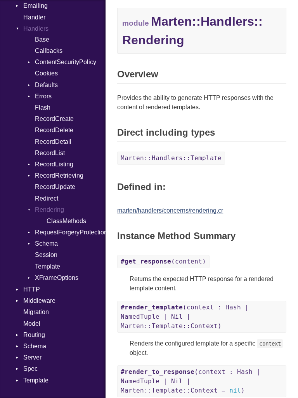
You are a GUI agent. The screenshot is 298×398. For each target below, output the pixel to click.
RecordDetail (53, 141)
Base (42, 39)
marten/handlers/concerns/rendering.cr (170, 210)
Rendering (49, 209)
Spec (30, 368)
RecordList (50, 153)
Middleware (39, 300)
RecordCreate (54, 118)
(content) (163, 261)
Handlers (36, 28)
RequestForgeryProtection (70, 232)
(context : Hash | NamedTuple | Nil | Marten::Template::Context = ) (190, 381)
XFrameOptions (56, 277)
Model (31, 323)
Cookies (46, 73)
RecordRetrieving (59, 175)
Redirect (46, 198)
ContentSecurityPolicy (65, 62)
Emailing (35, 5)
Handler (34, 17)
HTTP (31, 289)
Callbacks (48, 50)
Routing (34, 335)
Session (46, 254)
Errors (43, 96)
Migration (36, 312)
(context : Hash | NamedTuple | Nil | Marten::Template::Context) (185, 317)
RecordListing (54, 164)
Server (32, 357)
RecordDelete (54, 130)
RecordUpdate (55, 186)
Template (47, 266)
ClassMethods (66, 221)
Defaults (46, 85)
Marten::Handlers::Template (171, 158)
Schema (46, 243)
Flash (42, 107)
